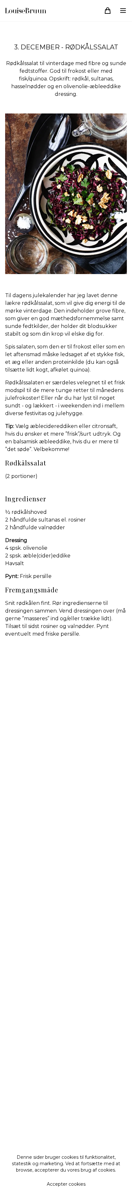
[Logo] (25, 10)
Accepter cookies (66, 1184)
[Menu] (123, 10)
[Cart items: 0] (107, 10)
